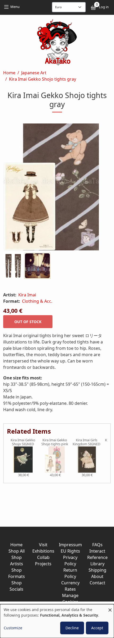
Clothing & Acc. (37, 301)
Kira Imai (27, 295)
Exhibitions (43, 551)
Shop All (16, 551)
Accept (97, 627)
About (97, 576)
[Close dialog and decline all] (110, 607)
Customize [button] (13, 627)
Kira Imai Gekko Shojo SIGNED (23, 442)
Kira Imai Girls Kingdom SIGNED (86, 442)
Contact (97, 583)
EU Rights (70, 551)
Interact (97, 551)
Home (9, 73)
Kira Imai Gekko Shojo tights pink (54, 442)
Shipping (97, 570)
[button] (57, 188)
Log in (104, 6)
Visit (43, 545)
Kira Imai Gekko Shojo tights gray (42, 79)
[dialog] (57, 621)
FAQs (97, 545)
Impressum (70, 545)
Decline (72, 627)
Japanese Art (33, 73)
